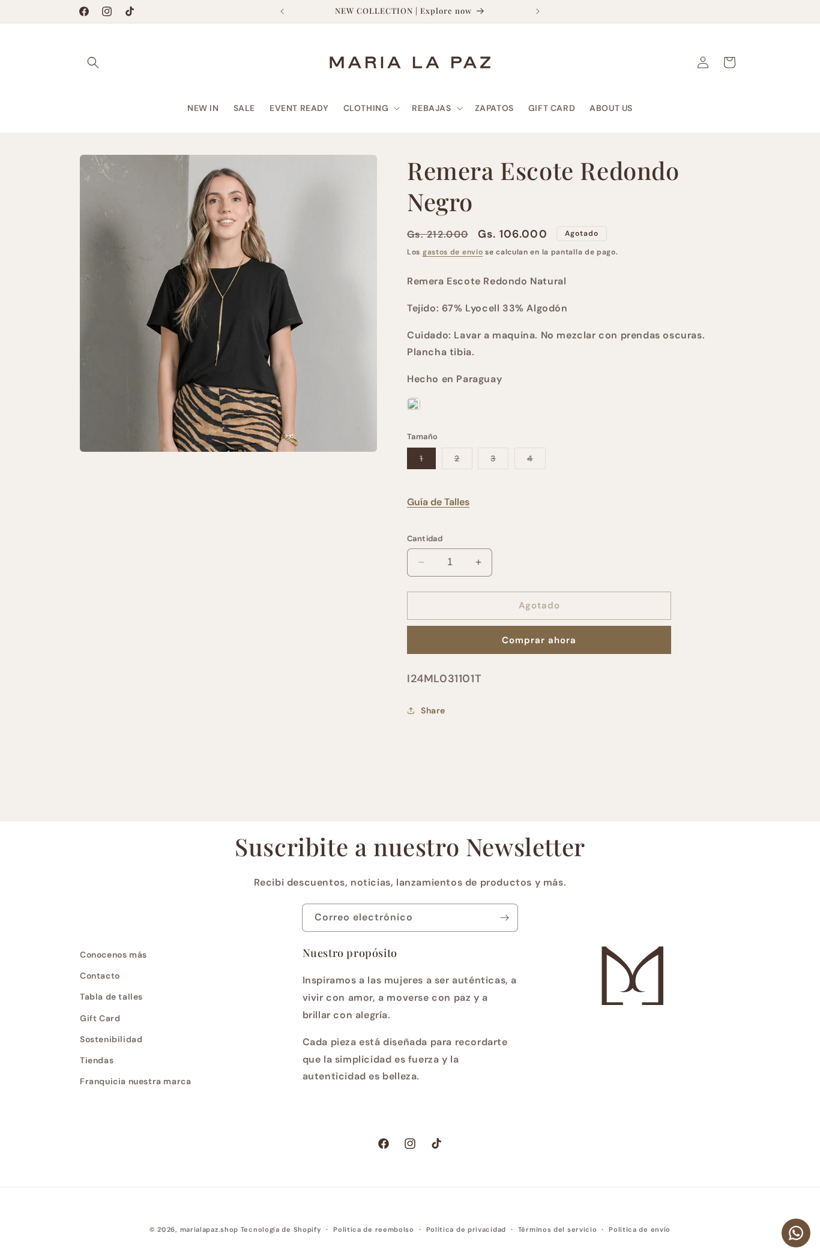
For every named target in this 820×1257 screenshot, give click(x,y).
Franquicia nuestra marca (135, 1081)
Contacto (100, 975)
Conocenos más (113, 954)
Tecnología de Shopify (281, 1229)
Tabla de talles (111, 996)
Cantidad (424, 538)
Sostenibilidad (111, 1039)
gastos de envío (453, 252)
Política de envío (640, 1229)
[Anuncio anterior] (282, 11)
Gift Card (100, 1018)
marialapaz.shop (209, 1229)
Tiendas (96, 1060)
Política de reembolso (373, 1229)
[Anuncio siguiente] (538, 11)
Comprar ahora (539, 640)
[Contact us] (796, 1233)
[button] (93, 62)
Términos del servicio (557, 1229)
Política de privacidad (466, 1229)
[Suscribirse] (504, 918)
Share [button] (433, 710)
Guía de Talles (438, 502)
